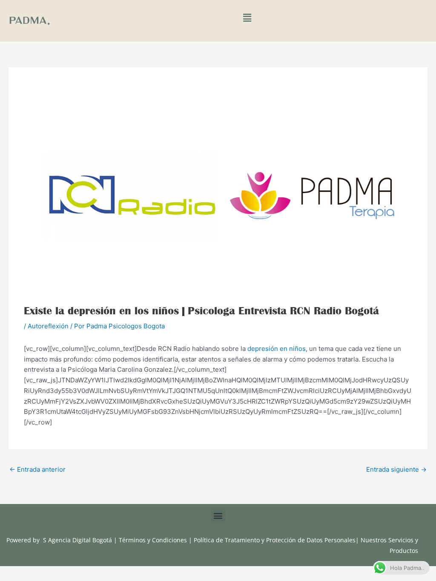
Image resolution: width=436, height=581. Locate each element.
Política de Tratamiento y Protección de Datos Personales (275, 540)
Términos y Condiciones (154, 540)
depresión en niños (276, 349)
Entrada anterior (37, 469)
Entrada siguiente (396, 469)
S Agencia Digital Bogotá (77, 540)
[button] (247, 18)
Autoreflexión (48, 326)
